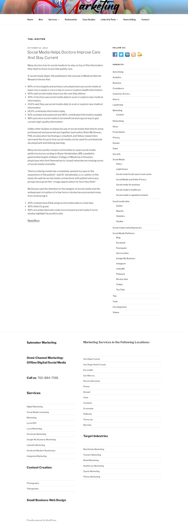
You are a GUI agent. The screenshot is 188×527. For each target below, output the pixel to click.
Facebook (120, 242)
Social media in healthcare (128, 189)
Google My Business (125, 258)
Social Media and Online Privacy (131, 179)
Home (30, 19)
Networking (118, 121)
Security (116, 154)
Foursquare (121, 248)
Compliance (118, 88)
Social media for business (128, 184)
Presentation (119, 132)
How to (116, 99)
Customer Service (121, 93)
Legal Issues (122, 169)
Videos (116, 312)
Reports (120, 211)
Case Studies (89, 19)
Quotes (116, 143)
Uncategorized (119, 307)
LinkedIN (120, 268)
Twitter (119, 284)
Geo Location (122, 253)
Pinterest (120, 274)
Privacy (116, 137)
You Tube (120, 289)
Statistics (120, 216)
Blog (118, 237)
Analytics (117, 77)
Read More (34, 220)
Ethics (119, 164)
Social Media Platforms (124, 233)
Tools (115, 301)
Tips (115, 296)
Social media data (121, 201)
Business (117, 83)
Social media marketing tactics (127, 227)
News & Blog (129, 19)
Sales (115, 148)
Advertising (118, 72)
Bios (41, 19)
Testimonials (71, 19)
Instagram (121, 263)
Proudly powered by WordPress (41, 520)
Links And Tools (108, 19)
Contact (145, 19)
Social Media (119, 159)
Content (120, 114)
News (115, 126)
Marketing (117, 110)
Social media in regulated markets (132, 195)
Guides (119, 205)
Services (52, 19)
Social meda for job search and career (134, 174)
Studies (119, 221)
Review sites (122, 279)
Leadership (118, 104)
